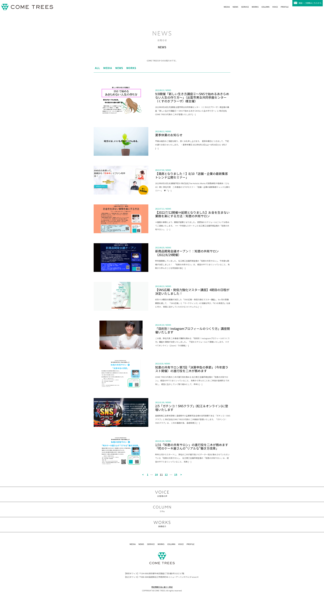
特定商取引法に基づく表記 (162, 587)
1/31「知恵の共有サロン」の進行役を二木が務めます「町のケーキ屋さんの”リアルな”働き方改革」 (191, 446)
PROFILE (285, 6)
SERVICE (245, 6)
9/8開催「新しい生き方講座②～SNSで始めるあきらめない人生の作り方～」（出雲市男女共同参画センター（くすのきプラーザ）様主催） (192, 97)
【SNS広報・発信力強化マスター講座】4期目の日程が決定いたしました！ (192, 291)
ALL (97, 68)
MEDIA (227, 6)
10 (156, 474)
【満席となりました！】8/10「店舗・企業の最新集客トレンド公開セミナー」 (191, 175)
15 (175, 474)
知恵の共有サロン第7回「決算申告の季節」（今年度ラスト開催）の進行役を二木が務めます (191, 369)
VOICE (275, 6)
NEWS (235, 6)
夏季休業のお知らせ (169, 135)
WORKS (255, 6)
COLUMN (265, 6)
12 (166, 474)
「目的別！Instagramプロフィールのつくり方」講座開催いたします (192, 330)
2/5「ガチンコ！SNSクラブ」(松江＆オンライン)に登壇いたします (191, 408)
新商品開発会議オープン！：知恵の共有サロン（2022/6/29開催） (187, 253)
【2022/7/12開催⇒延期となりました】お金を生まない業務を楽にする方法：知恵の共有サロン (192, 214)
